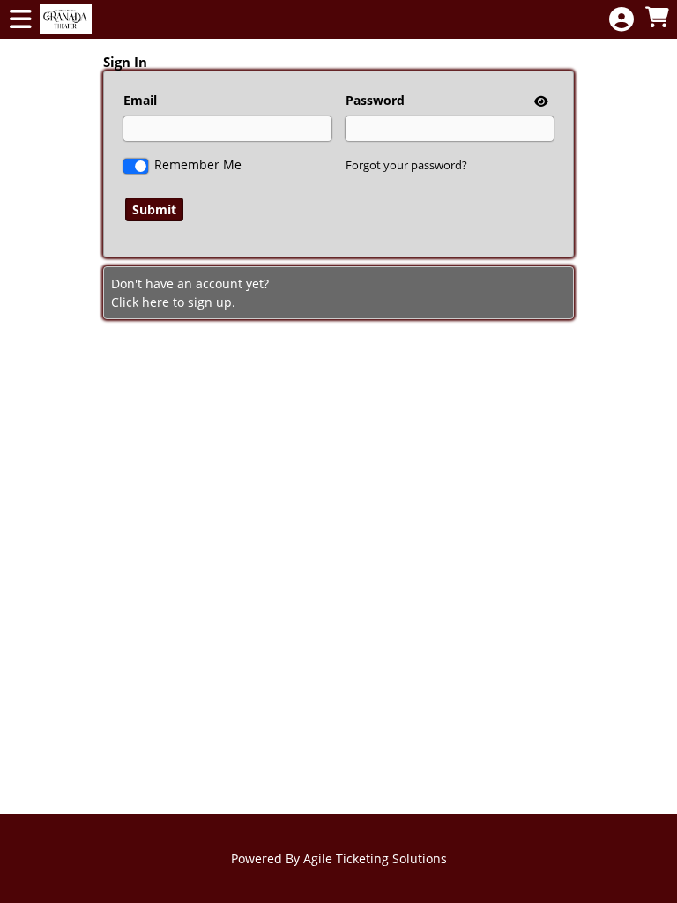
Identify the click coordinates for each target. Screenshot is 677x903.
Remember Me (198, 164)
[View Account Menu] (621, 19)
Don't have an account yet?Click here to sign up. (190, 292)
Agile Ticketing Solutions (375, 858)
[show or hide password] (539, 101)
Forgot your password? (406, 165)
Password (375, 100)
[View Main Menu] (20, 19)
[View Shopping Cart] (657, 18)
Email (140, 100)
